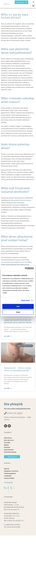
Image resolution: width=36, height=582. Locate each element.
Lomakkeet (8, 476)
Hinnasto (7, 442)
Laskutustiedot (9, 478)
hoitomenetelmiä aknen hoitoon (20, 200)
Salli (18, 306)
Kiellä (18, 312)
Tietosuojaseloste (10, 473)
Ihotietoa (7, 447)
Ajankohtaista (9, 449)
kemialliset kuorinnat (19, 262)
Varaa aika (20, 2)
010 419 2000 (14, 413)
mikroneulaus (5, 262)
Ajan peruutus (9, 440)
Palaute (6, 468)
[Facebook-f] (5, 425)
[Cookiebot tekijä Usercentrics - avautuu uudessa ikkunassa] (25, 268)
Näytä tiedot (25, 300)
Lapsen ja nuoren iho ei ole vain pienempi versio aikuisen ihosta (17, 321)
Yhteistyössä (8, 482)
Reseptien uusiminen (11, 471)
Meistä (6, 445)
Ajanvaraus (8, 438)
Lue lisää (7, 336)
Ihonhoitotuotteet (10, 452)
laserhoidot (25, 260)
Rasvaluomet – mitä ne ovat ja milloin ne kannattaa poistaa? (17, 369)
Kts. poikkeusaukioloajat (12, 527)
